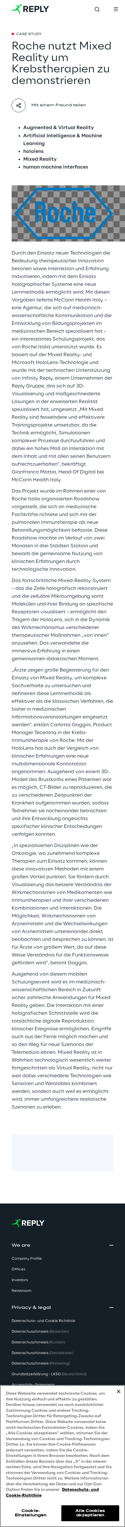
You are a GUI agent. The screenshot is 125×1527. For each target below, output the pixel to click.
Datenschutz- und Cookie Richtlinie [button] (43, 1321)
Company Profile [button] (27, 1259)
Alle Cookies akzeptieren (90, 1513)
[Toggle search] (97, 9)
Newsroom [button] (21, 1291)
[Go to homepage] (30, 9)
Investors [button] (20, 1280)
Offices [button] (18, 1269)
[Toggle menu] (115, 9)
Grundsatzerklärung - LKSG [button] (49, 1374)
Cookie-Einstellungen (31, 1513)
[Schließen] (118, 1391)
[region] (62, 1456)
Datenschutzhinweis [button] (40, 1332)
